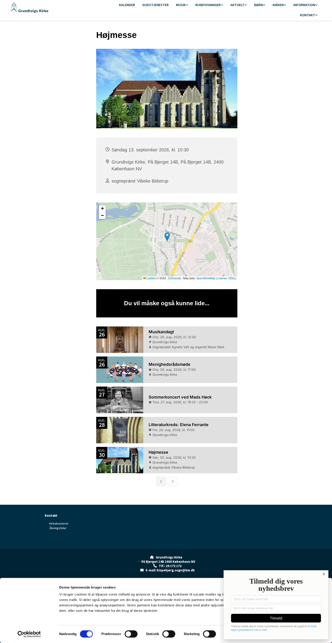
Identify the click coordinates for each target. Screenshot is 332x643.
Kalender (127, 4)
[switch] (131, 634)
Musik (181, 4)
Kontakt (307, 15)
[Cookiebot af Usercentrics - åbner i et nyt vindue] (29, 634)
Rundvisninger (208, 4)
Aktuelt (237, 4)
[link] (182, 5)
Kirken (278, 4)
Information (304, 4)
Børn (258, 4)
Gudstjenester (155, 4)
